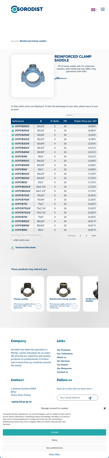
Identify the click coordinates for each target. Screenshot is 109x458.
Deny (54, 440)
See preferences (54, 448)
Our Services (63, 361)
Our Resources (64, 368)
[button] (104, 408)
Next (94, 236)
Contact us (62, 372)
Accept (54, 432)
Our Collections (65, 353)
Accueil (14, 41)
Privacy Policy (54, 454)
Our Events (62, 364)
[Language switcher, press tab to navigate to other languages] (94, 10)
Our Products (63, 350)
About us (61, 357)
